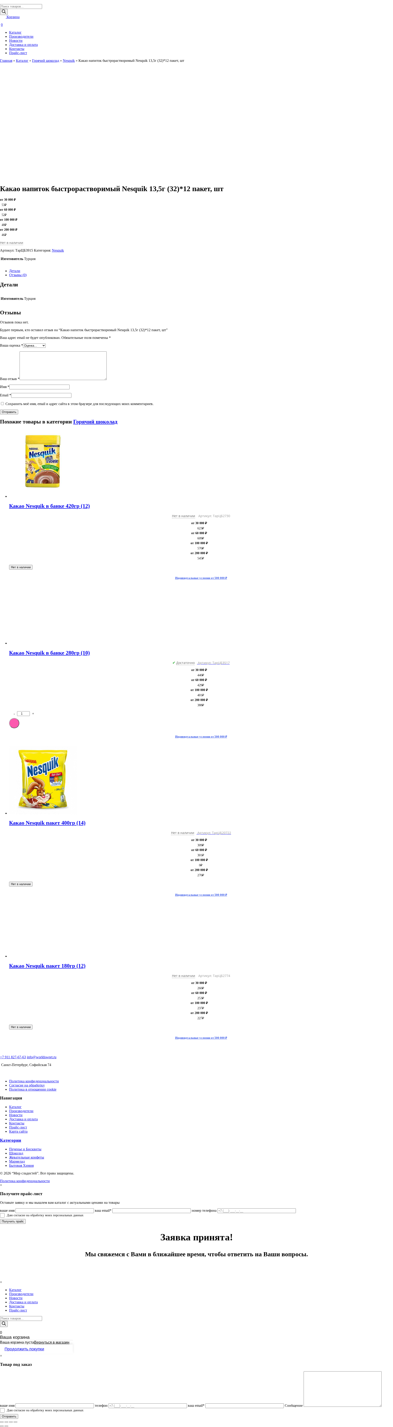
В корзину (14, 723)
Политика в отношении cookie (32, 1089)
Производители (21, 36)
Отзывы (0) (18, 275)
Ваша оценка (11, 345)
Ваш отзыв (10, 379)
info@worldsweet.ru (41, 1057)
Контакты (16, 49)
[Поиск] (4, 12)
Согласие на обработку (27, 1085)
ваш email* (103, 1210)
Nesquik (69, 61)
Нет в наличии (21, 567)
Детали (14, 271)
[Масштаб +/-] (15, 1422)
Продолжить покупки (24, 1349)
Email (5, 395)
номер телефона (204, 1210)
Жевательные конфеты (26, 1157)
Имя (4, 387)
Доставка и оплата (23, 45)
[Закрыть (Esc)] (2, 1422)
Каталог (15, 32)
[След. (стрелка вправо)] (6, 1426)
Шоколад (16, 1153)
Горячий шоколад (45, 61)
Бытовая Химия (21, 1165)
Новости (16, 41)
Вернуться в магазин (51, 1342)
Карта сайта (18, 1131)
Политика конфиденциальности (34, 1081)
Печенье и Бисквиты (25, 1149)
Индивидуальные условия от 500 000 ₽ (201, 578)
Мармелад (17, 1161)
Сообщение (294, 1405)
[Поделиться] (6, 1422)
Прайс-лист (18, 53)
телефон (101, 1405)
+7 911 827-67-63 (13, 1057)
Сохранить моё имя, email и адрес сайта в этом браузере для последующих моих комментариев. (79, 404)
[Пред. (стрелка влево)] (2, 1426)
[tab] (201, 271)
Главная (6, 61)
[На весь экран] (11, 1422)
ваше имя (7, 1210)
